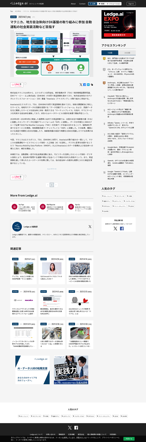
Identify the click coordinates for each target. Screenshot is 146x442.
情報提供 (62, 434)
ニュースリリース (51, 169)
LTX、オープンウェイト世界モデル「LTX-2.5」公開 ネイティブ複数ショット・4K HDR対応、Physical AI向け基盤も (121, 73)
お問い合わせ (50, 434)
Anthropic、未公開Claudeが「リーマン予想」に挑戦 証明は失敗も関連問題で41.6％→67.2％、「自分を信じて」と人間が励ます (121, 86)
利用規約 (113, 434)
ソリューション (114, 4)
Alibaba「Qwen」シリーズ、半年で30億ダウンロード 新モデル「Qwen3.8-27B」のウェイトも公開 (121, 125)
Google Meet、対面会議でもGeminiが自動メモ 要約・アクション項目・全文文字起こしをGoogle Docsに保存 (121, 150)
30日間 (127, 52)
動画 (102, 4)
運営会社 (81, 434)
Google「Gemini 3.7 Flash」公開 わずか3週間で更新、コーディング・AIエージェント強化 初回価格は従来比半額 (121, 175)
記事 (93, 4)
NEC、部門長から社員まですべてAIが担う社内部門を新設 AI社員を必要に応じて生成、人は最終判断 (121, 60)
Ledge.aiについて (36, 434)
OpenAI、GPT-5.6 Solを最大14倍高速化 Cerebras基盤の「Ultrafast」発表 (121, 162)
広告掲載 (71, 434)
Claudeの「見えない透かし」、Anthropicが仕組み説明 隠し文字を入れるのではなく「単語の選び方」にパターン (121, 99)
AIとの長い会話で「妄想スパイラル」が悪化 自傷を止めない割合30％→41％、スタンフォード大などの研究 (121, 137)
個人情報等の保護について (97, 434)
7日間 (110, 52)
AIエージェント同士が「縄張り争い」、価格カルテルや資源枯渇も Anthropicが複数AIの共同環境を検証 (120, 113)
